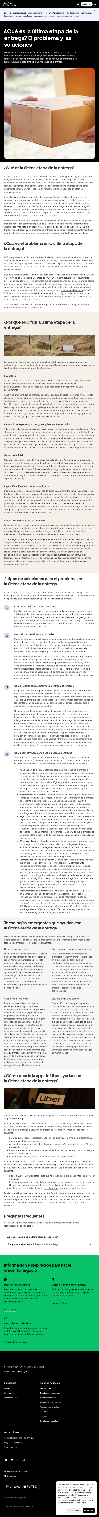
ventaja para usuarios (42, 16)
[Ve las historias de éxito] (5, 1317)
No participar (74, 1511)
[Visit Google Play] (13, 1486)
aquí (84, 1503)
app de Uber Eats (17, 1164)
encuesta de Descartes (72, 290)
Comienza (86, 4)
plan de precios (51, 1188)
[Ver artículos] (5, 1279)
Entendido (88, 1511)
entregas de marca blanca (75, 1012)
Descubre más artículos (17, 1284)
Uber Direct (14, 1126)
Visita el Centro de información (69, 1284)
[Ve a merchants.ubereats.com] (9, 4)
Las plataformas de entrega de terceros (33, 690)
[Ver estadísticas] (53, 1279)
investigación (77, 275)
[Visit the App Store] (30, 1487)
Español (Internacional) (17, 1471)
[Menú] (95, 4)
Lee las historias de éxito (17, 1323)
